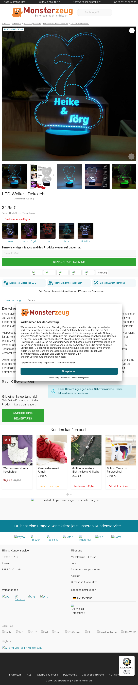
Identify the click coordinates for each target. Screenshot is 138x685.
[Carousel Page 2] (71, 494)
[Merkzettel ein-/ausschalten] (131, 156)
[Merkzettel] (119, 12)
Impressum (15, 674)
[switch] (127, 672)
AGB (29, 674)
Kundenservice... (109, 526)
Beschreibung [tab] (13, 300)
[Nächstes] (132, 94)
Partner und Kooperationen (85, 569)
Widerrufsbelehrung (47, 674)
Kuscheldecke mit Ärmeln (48, 470)
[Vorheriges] (5, 94)
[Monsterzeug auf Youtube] (87, 662)
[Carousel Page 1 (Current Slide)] (67, 494)
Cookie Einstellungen (93, 674)
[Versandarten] (34, 599)
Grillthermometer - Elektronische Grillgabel (86, 470)
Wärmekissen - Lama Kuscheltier (15, 470)
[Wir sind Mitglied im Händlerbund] (22, 648)
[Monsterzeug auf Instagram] (50, 662)
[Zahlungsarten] (69, 538)
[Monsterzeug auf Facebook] (63, 662)
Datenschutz (70, 674)
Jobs (73, 563)
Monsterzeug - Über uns (83, 557)
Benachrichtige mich (69, 261)
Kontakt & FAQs (10, 557)
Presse (5, 563)
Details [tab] (31, 300)
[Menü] (133, 658)
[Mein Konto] (129, 12)
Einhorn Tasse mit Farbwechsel (117, 470)
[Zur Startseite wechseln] (42, 12)
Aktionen (75, 575)
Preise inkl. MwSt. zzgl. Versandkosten (18, 213)
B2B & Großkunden (12, 569)
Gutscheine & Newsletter (84, 582)
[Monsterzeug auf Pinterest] (75, 662)
